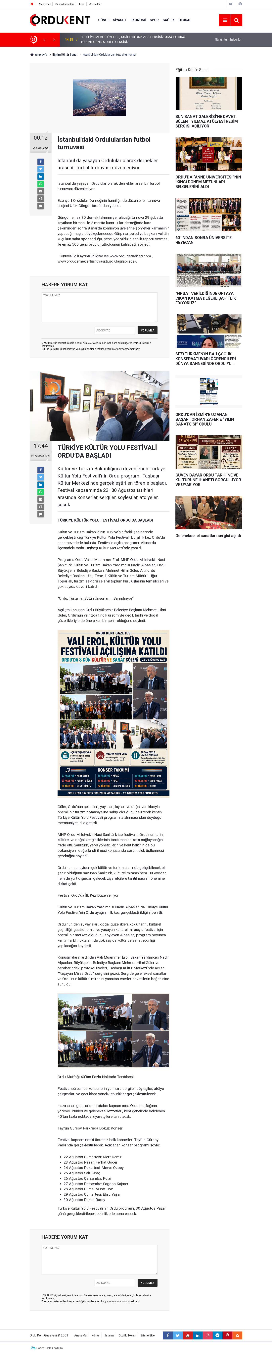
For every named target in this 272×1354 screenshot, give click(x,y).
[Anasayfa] (32, 4)
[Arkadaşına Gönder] (40, 191)
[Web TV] (230, 4)
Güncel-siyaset (112, 20)
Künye (96, 1335)
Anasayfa (80, 1335)
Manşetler (44, 4)
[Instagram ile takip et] (207, 1335)
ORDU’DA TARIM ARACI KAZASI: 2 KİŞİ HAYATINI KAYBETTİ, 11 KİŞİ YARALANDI (128, 39)
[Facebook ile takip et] (168, 1335)
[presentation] (44, 39)
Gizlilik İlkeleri (127, 1335)
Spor (154, 20)
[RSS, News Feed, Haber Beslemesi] (237, 1335)
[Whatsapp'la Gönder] (40, 184)
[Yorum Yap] (40, 206)
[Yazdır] (40, 198)
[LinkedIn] (40, 176)
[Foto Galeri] (240, 4)
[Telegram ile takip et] (217, 1335)
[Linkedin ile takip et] (198, 1335)
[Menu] (224, 20)
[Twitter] (40, 169)
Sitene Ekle (95, 4)
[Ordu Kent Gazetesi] (60, 20)
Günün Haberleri (64, 4)
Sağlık (169, 20)
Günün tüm (228, 39)
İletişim (109, 1335)
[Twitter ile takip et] (178, 1335)
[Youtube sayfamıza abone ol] (188, 1335)
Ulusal (185, 20)
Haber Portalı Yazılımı (49, 1348)
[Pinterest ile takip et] (227, 1335)
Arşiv (81, 4)
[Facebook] (40, 162)
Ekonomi (138, 20)
